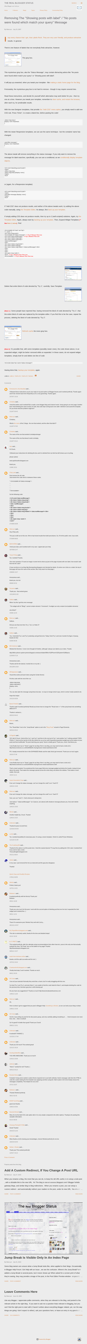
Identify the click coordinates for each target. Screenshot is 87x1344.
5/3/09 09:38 (13, 641)
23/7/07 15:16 (14, 396)
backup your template (26, 370)
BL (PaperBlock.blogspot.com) (19, 930)
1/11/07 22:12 (14, 441)
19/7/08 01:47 (14, 549)
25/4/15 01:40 (14, 1131)
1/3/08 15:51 (13, 467)
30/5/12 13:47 (14, 951)
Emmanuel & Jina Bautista (17, 389)
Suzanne (12, 588)
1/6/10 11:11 (13, 775)
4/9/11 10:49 (13, 901)
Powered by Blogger (44, 1339)
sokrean (12, 1064)
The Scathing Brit (15, 845)
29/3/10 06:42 (14, 715)
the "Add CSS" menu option (50, 109)
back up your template (56, 210)
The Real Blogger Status (18, 3)
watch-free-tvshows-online (17, 956)
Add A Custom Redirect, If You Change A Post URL (41, 1170)
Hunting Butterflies (15, 1053)
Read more (79, 1194)
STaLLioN (13, 472)
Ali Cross (12, 978)
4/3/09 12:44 (13, 613)
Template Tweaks (27, 376)
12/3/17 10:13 (14, 1153)
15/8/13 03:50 (14, 1106)
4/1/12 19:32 (13, 936)
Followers (15, 10)
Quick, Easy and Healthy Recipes (20, 874)
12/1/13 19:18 (14, 1047)
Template (18, 376)
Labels (12, 376)
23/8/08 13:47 (14, 572)
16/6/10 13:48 (14, 786)
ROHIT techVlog (14, 1101)
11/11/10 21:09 (14, 840)
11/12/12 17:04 (14, 1036)
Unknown (12, 823)
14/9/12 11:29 (14, 994)
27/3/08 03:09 (14, 523)
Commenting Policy (57, 10)
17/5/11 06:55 (14, 877)
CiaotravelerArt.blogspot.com (18, 967)
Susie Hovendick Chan (16, 780)
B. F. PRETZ (13, 941)
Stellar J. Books (14, 1147)
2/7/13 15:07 (13, 1084)
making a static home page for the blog (65, 82)
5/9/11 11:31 (13, 914)
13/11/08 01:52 (14, 594)
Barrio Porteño (14, 704)
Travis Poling (13, 555)
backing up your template (43, 220)
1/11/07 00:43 (14, 411)
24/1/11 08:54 (14, 854)
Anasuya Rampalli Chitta (17, 1125)
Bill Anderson (14, 646)
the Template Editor (28, 210)
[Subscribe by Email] (79, 8)
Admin (11, 860)
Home (6, 10)
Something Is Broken (52, 1005)
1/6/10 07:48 (13, 754)
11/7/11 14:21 (14, 888)
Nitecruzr (12, 416)
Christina (12, 402)
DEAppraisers (14, 672)
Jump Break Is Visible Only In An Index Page (36, 1257)
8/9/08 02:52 (13, 583)
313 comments (14, 1315)
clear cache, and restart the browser (66, 99)
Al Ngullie (12, 735)
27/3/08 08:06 (14, 538)
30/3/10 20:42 (14, 730)
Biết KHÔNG (13, 544)
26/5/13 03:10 (14, 1069)
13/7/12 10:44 (14, 962)
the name (17, 423)
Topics (33, 10)
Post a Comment (9, 1157)
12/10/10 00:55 (14, 828)
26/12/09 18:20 (14, 666)
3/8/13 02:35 (13, 1095)
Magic (24, 10)
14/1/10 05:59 (14, 698)
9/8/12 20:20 (13, 973)
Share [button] (79, 376)
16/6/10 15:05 (14, 806)
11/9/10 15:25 (14, 817)
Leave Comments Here (20, 1291)
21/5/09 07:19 (14, 655)
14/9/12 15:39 (14, 1008)
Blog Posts (50, 727)
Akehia (12, 882)
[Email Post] (36, 376)
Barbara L (12, 893)
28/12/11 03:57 (14, 925)
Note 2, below (11, 223)
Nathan (12, 599)
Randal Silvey (14, 1075)
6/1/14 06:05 (13, 1119)
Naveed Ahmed (14, 1112)
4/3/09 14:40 (13, 628)
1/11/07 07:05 (14, 426)
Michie (12, 812)
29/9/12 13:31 (14, 1025)
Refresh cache (27, 331)
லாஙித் (11, 834)
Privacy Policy (43, 10)
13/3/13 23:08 (14, 1058)
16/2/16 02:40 (14, 1142)
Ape (11, 446)
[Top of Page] (79, 1339)
